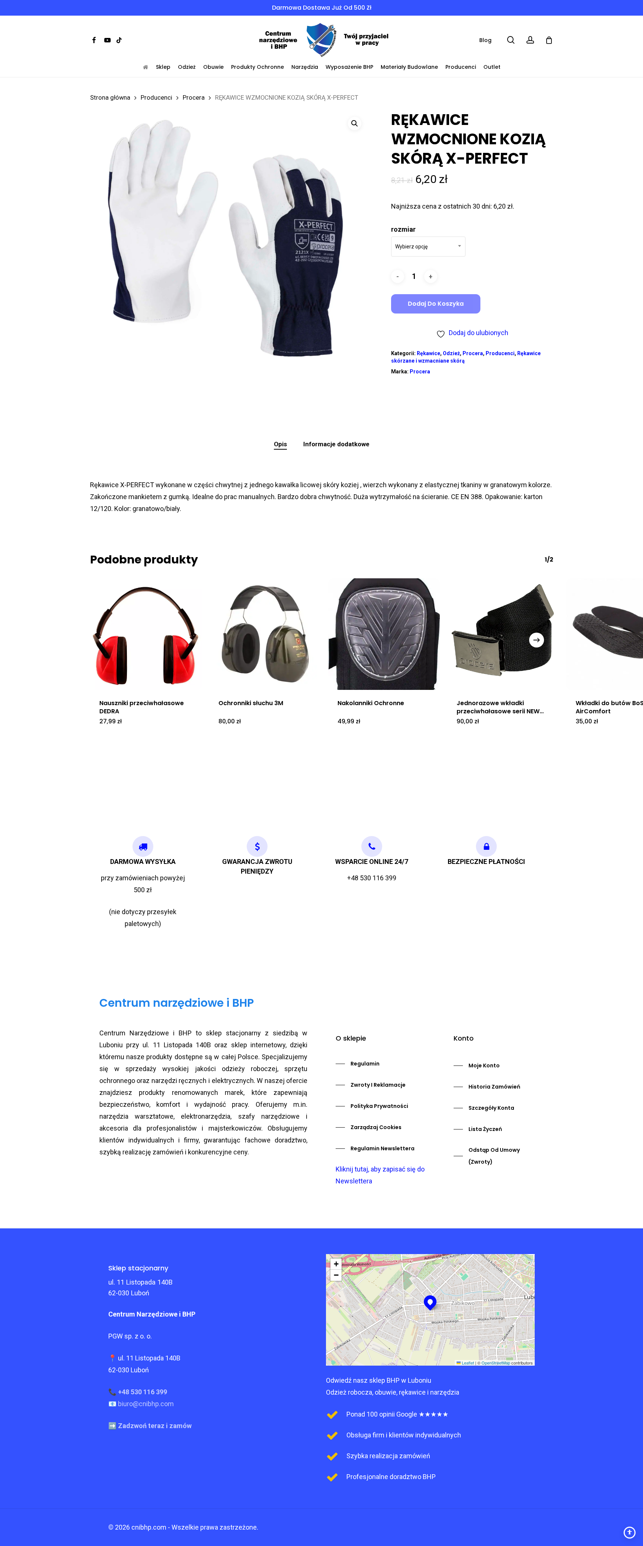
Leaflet (467, 1363)
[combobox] (428, 247)
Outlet (491, 67)
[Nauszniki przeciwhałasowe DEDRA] (146, 634)
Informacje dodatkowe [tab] (336, 444)
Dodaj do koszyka (436, 303)
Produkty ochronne (257, 67)
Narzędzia (304, 67)
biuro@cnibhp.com (146, 1404)
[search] (510, 40)
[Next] (536, 640)
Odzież (187, 67)
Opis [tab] (280, 444)
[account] (530, 40)
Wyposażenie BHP (349, 67)
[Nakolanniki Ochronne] (384, 634)
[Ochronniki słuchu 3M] (265, 634)
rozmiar (403, 229)
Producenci (460, 67)
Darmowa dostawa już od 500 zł (321, 7)
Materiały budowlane (409, 67)
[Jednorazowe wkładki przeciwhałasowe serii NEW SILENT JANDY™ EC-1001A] (503, 634)
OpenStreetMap (496, 1363)
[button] (354, 123)
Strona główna (110, 97)
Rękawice (428, 353)
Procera (194, 97)
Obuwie (213, 67)
